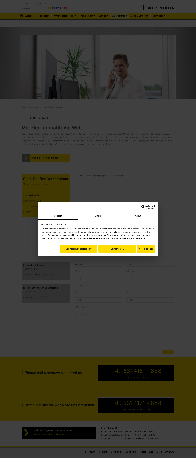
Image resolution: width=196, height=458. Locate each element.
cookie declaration (94, 238)
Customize (116, 249)
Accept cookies (146, 249)
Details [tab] (98, 216)
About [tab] (138, 216)
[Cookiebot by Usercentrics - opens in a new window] (143, 207)
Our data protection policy (132, 238)
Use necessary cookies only (78, 249)
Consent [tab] (58, 216)
